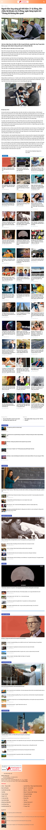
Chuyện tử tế (4, 796)
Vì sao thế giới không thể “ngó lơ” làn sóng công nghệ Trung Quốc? (38, 278)
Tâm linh (25, 800)
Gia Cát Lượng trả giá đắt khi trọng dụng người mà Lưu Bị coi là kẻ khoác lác (8, 405)
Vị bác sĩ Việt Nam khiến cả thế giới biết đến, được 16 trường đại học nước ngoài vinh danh (23, 223)
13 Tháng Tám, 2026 (6, 317)
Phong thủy (26, 798)
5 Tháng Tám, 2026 (20, 373)
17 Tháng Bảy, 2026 (10, 691)
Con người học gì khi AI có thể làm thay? (14, 427)
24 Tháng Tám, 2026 (20, 206)
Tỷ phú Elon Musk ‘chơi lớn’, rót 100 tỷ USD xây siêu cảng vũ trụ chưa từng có (15, 734)
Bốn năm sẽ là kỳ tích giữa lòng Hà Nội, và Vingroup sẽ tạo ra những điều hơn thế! (22, 745)
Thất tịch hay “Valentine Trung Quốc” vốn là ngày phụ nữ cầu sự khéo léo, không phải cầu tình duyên (20, 587)
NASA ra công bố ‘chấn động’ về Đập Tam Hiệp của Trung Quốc (18, 656)
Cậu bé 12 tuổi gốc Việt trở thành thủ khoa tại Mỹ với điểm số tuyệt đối (19, 548)
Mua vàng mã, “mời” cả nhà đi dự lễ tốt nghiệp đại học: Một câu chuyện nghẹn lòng (22, 504)
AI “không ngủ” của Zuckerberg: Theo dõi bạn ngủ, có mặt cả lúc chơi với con (23, 296)
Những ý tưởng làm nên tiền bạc (30, 792)
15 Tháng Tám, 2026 (35, 281)
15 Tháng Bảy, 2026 (10, 696)
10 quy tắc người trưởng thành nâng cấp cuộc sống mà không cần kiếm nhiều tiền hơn (8, 242)
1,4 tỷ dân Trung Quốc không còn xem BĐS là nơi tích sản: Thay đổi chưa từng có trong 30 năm (24, 642)
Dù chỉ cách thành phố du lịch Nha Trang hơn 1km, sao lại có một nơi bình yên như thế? (23, 651)
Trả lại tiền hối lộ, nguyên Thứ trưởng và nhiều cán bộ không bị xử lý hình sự (23, 278)
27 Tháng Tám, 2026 (35, 172)
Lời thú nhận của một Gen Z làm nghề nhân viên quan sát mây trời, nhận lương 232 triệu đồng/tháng (25, 740)
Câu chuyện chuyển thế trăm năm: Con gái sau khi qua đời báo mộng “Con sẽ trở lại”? (22, 605)
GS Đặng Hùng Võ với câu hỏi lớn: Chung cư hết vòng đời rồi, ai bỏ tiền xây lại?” (8, 314)
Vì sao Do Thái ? (27, 804)
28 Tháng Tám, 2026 (6, 172)
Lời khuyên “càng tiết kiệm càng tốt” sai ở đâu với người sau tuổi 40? (8, 260)
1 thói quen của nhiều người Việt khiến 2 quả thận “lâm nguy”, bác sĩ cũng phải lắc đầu (23, 405)
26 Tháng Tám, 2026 (6, 189)
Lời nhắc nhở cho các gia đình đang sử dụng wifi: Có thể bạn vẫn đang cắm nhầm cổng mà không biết (25, 816)
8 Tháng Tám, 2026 (5, 355)
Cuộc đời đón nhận (5, 800)
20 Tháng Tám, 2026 (35, 244)
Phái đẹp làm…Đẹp (27, 796)
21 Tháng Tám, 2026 (20, 226)
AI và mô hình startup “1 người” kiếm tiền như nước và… (17, 704)
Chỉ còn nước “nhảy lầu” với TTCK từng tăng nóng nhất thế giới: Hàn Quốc (23, 169)
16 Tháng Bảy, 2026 (10, 501)
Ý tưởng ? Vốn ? (27, 806)
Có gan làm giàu (4, 798)
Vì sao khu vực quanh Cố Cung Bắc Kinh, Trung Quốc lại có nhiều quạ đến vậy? (37, 388)
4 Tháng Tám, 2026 (10, 497)
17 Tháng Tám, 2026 (20, 281)
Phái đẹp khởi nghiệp (28, 794)
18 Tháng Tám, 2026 (6, 281)
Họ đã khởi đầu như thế (6, 806)
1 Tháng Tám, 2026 (5, 408)
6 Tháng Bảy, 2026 (10, 511)
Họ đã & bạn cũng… (5, 804)
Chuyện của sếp (4, 794)
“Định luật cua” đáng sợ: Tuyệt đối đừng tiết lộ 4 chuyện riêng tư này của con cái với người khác (37, 169)
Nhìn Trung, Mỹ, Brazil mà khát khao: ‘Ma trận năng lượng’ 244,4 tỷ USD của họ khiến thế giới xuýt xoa (25, 690)
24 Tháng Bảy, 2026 (10, 751)
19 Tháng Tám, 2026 (20, 264)
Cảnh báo (12, 15)
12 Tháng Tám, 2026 (35, 318)
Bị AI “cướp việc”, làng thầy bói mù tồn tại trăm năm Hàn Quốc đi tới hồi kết (37, 223)
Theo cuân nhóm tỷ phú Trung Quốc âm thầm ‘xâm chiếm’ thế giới (19, 754)
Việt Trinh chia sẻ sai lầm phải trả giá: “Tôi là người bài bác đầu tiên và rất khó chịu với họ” (23, 388)
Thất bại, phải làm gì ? (28, 802)
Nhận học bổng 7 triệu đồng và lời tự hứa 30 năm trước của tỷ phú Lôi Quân (20, 543)
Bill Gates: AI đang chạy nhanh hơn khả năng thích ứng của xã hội (8, 169)
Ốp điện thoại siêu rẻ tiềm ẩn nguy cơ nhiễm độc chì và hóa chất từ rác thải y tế (37, 242)
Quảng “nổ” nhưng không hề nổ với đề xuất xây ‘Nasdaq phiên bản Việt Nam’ (21, 749)
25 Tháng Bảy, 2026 (10, 746)
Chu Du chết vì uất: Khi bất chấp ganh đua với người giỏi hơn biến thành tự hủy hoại (8, 388)
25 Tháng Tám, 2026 (35, 190)
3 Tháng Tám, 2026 (10, 602)
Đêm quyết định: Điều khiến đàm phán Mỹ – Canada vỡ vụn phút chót (8, 186)
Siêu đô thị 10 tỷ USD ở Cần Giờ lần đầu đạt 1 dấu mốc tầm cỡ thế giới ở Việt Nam (21, 552)
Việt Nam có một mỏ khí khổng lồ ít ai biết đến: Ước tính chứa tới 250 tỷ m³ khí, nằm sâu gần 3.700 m (25, 455)
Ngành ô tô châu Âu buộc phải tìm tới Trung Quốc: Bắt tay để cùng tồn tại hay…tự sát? (37, 351)
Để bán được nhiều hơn (6, 802)
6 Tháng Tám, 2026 (5, 373)
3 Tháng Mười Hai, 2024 (5, 15)
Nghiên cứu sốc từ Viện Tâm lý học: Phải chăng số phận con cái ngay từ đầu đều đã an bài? (8, 278)
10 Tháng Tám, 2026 (5, 492)
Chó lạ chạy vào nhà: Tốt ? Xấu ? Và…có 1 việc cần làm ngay (18, 596)
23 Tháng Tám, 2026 (6, 227)
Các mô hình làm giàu (5, 790)
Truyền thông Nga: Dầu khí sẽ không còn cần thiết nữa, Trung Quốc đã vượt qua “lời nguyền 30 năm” (25, 557)
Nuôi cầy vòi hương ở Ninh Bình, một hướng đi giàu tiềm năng (12, 686)
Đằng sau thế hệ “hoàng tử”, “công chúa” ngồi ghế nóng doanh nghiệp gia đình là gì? (22, 351)
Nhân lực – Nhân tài (28, 790)
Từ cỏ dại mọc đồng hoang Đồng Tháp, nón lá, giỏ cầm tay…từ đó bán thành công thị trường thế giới (25, 694)
